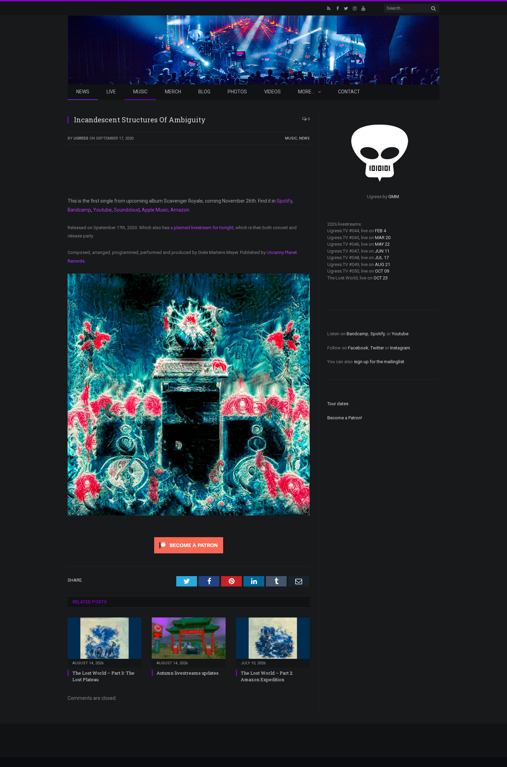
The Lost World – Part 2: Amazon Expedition (267, 676)
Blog (204, 91)
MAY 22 (382, 244)
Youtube (102, 210)
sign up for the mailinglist (379, 361)
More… (306, 91)
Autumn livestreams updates (188, 673)
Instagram (400, 347)
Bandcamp (79, 210)
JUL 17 (382, 257)
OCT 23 (381, 277)
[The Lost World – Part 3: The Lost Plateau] (104, 641)
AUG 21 (382, 264)
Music (140, 91)
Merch (173, 91)
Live (111, 91)
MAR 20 (382, 237)
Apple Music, (155, 210)
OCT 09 (382, 271)
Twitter (377, 347)
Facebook (358, 347)
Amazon (179, 210)
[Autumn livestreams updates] (189, 641)
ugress (80, 138)
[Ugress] (253, 49)
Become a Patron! (344, 417)
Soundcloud (127, 210)
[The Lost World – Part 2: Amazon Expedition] (273, 641)
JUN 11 (382, 251)
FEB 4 (380, 230)
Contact (349, 91)
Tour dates (337, 403)
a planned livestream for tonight (201, 227)
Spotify (284, 201)
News (82, 91)
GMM (393, 196)
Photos (237, 91)
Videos (272, 91)
